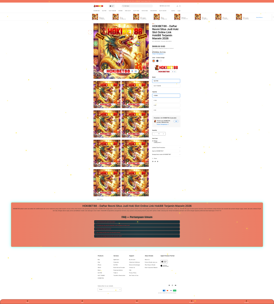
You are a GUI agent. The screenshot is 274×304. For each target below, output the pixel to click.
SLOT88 (104, 10)
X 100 (155, 100)
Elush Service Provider (119, 267)
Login (82, 302)
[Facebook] (153, 162)
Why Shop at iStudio (150, 264)
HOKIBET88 (96, 10)
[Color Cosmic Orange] (153, 60)
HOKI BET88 (153, 10)
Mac (99, 259)
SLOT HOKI (136, 10)
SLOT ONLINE (112, 10)
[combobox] (137, 6)
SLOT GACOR (162, 10)
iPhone (99, 264)
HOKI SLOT (128, 10)
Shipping (161, 48)
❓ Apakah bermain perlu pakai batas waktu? (105, 221)
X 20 (155, 110)
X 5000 (156, 95)
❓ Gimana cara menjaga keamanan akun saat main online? (108, 235)
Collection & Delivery (134, 262)
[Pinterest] (158, 162)
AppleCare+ (116, 259)
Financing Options (118, 270)
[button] (96, 10)
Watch (99, 267)
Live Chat (246, 302)
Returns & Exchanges (134, 264)
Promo (27, 302)
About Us (147, 259)
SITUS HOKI (145, 10)
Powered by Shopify (172, 292)
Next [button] (180, 1)
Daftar (137, 302)
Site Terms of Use (133, 275)
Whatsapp (191, 302)
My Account (132, 259)
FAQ (130, 270)
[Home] (98, 6)
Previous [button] (94, 1)
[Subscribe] (119, 289)
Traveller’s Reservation (119, 275)
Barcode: (163, 41)
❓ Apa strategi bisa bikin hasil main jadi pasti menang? (107, 232)
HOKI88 (120, 10)
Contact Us (132, 267)
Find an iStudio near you (151, 262)
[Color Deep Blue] (157, 61)
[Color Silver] (161, 61)
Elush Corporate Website (151, 267)
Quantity (154, 130)
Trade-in (115, 272)
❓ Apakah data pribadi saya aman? (103, 228)
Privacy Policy (132, 272)
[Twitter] (156, 162)
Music (99, 270)
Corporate (116, 262)
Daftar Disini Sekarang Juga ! (157, 1)
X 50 (155, 105)
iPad (99, 262)
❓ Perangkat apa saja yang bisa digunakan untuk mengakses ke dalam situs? (112, 225)
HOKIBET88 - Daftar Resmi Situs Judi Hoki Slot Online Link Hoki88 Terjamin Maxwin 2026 (137, 1)
